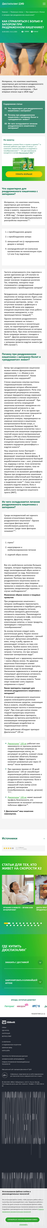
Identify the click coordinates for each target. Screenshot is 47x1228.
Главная (5, 12)
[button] (7, 923)
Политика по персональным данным (15, 1056)
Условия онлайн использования (13, 1059)
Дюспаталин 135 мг (17, 744)
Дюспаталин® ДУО (26, 153)
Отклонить (23, 1225)
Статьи (4, 1027)
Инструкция (6, 1033)
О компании (6, 1042)
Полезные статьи (17, 12)
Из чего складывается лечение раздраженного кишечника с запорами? (22, 126)
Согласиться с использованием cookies (22, 1220)
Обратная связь (7, 1047)
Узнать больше (24, 174)
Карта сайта (6, 1050)
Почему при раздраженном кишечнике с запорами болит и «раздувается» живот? (23, 117)
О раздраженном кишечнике (11, 1044)
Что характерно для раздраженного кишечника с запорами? (25, 110)
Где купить (5, 1030)
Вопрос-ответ (6, 1036)
